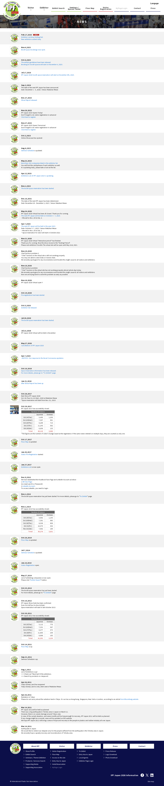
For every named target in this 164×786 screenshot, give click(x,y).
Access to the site (58, 757)
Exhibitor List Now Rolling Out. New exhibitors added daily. (32, 38)
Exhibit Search (58, 8)
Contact (137, 8)
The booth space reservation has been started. (37, 188)
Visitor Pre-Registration (29, 454)
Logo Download (111, 754)
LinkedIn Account (29, 486)
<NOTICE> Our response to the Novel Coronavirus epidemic (42, 358)
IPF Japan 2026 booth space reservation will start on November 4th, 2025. (47, 75)
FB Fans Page (27, 482)
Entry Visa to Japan (59, 761)
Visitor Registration (105, 8)
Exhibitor (44, 7)
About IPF (35, 746)
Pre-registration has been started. (33, 295)
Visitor (31, 7)
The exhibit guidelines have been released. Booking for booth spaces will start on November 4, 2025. (42, 63)
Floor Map (90, 8)
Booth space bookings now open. (33, 50)
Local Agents (83, 757)
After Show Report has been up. (32, 383)
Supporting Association (34, 767)
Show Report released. (29, 100)
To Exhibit (83, 496)
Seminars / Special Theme (74, 8)
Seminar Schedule (27, 150)
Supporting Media (32, 764)
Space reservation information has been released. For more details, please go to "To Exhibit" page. (38, 372)
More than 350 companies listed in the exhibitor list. (39, 163)
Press (153, 8)
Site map (151, 781)
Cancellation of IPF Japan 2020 (32, 345)
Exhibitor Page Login (86, 761)
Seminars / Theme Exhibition (36, 757)
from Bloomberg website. (129, 699)
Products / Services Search (35, 761)
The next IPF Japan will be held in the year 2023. (38, 226)
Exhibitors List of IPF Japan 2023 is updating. (37, 176)
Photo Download (111, 757)
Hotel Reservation (58, 764)
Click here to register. (28, 117)
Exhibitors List (26, 467)
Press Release (111, 751)
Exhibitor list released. (29, 308)
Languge (154, 3)
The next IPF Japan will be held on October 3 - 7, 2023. (41, 216)
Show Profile (30, 751)
